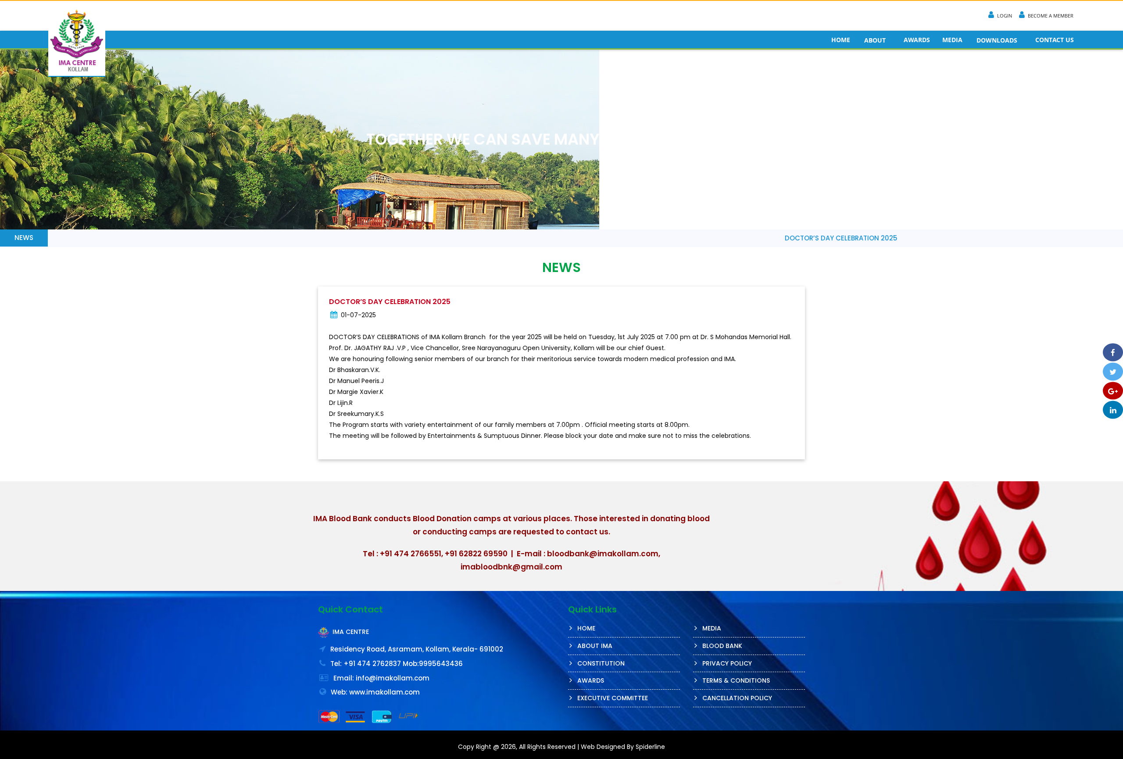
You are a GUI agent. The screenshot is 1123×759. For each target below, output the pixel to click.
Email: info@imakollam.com (381, 678)
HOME (840, 40)
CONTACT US (1054, 40)
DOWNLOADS (996, 40)
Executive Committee (612, 698)
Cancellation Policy (737, 698)
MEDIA (952, 40)
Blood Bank (722, 645)
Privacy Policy (727, 663)
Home (586, 628)
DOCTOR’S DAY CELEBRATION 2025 (766, 238)
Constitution (601, 663)
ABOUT (875, 40)
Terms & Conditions (736, 680)
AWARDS (917, 40)
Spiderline (650, 746)
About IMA (594, 645)
